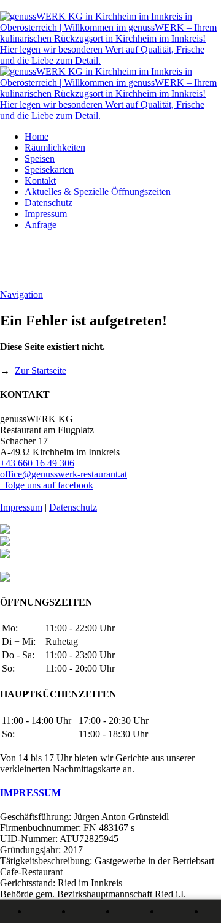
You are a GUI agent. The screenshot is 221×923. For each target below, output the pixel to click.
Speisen (40, 158)
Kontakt (40, 180)
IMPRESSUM (30, 793)
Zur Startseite (40, 370)
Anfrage (40, 224)
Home (36, 136)
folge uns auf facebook (46, 485)
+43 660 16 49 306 (37, 463)
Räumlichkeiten (55, 147)
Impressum (46, 213)
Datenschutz (48, 202)
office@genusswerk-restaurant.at (63, 474)
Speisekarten (49, 169)
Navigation (21, 294)
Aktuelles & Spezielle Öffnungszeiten (98, 191)
